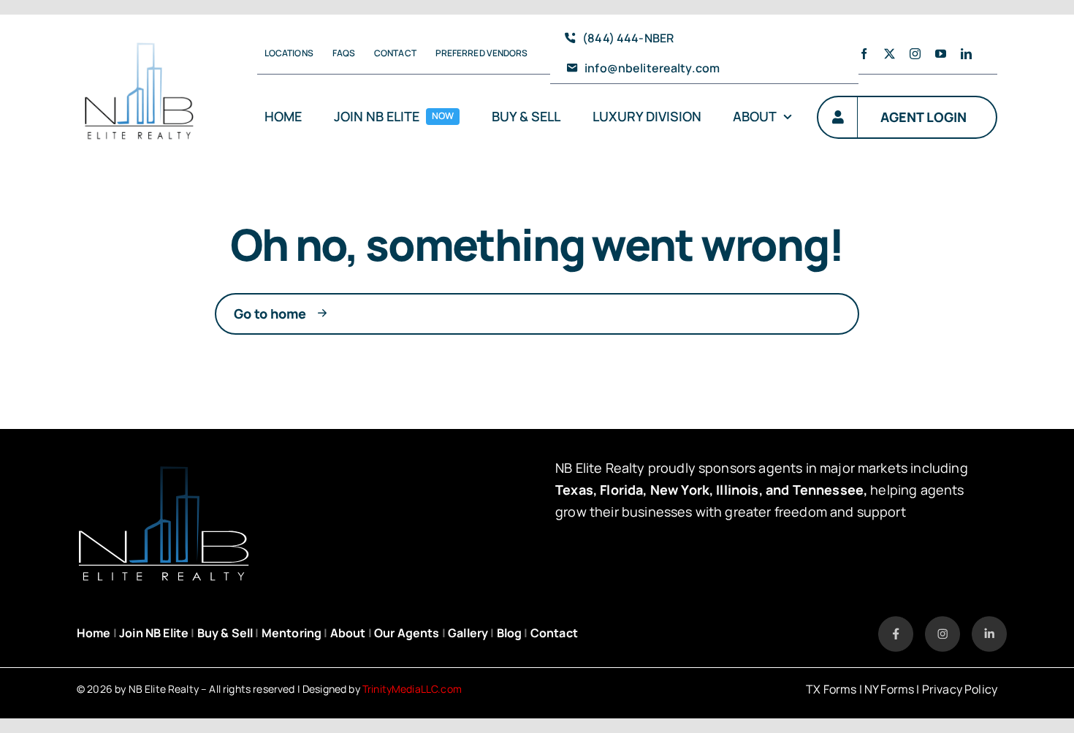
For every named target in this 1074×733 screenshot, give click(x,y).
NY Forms (889, 689)
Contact (554, 633)
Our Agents (407, 633)
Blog (509, 633)
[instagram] (915, 53)
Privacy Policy (959, 689)
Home (94, 633)
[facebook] (863, 53)
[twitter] (889, 53)
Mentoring (291, 633)
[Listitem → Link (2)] (942, 623)
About (348, 633)
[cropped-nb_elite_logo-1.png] (139, 31)
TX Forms (831, 689)
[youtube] (940, 53)
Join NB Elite (153, 633)
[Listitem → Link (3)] (989, 623)
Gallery (468, 633)
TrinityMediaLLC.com (412, 689)
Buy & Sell (225, 633)
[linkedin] (966, 53)
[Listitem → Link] (895, 623)
